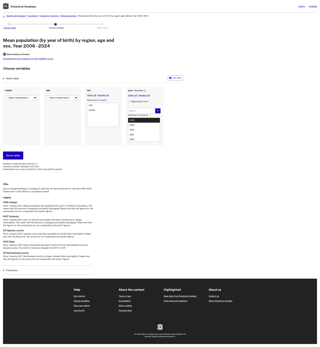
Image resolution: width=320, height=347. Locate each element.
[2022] (144, 130)
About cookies (125, 305)
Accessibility (125, 301)
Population (32, 16)
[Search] (157, 110)
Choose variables (82, 301)
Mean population (69, 16)
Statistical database (16, 16)
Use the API (79, 310)
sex (89, 90)
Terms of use (125, 296)
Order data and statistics (176, 301)
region (8, 90)
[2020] (144, 139)
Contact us (214, 296)
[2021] (144, 134)
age (48, 90)
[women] (103, 110)
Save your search (82, 305)
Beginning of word (139, 101)
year (130, 90)
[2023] (144, 125)
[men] (103, 105)
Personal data (125, 310)
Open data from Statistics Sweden (180, 296)
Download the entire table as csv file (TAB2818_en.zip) (28, 59)
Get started (79, 296)
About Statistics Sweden (220, 301)
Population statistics (49, 16)
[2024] (144, 120)
